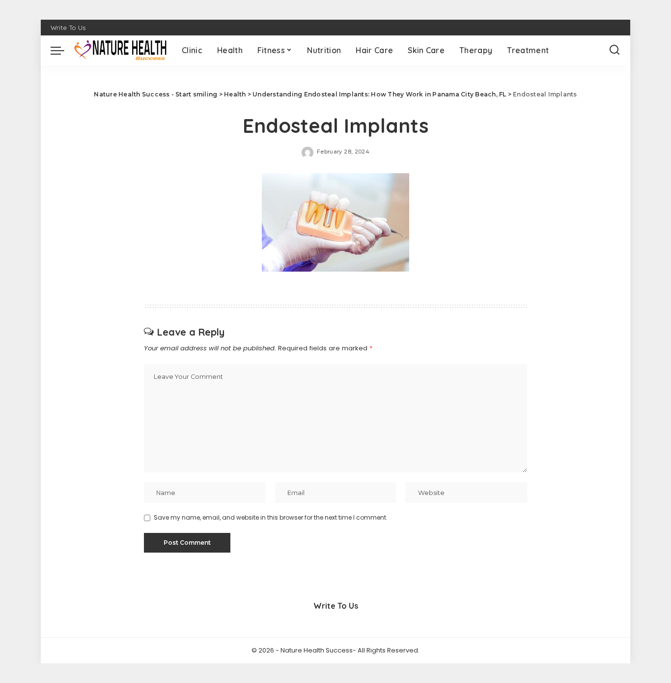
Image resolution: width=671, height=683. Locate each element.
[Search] (614, 50)
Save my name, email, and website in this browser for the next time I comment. (271, 517)
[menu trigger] (62, 50)
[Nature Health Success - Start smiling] (120, 50)
